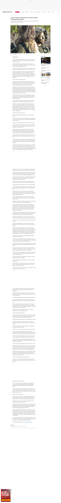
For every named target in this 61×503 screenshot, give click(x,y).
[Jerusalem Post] (7, 12)
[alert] (5, 495)
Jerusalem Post (11, 15)
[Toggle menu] (1, 12)
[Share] (11, 24)
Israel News (15, 15)
